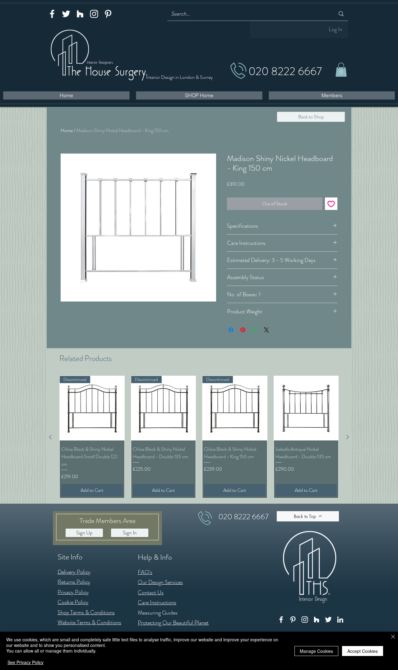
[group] (199, 437)
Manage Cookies (316, 651)
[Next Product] (347, 437)
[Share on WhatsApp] (254, 330)
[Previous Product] (50, 437)
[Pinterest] (108, 13)
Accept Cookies (362, 651)
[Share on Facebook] (231, 330)
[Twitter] (66, 13)
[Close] (393, 637)
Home (67, 130)
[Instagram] (94, 13)
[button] (341, 70)
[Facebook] (52, 13)
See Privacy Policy (25, 662)
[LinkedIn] (340, 619)
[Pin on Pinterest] (243, 330)
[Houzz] (80, 13)
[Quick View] (306, 408)
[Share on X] (266, 330)
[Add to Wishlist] (331, 203)
